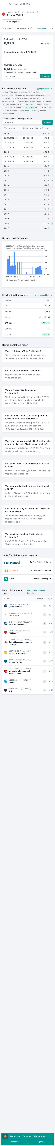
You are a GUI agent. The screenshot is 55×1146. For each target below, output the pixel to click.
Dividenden (42, 28)
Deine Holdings (24, 28)
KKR (10, 691)
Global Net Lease (16, 607)
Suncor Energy (15, 662)
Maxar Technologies (17, 653)
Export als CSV (45, 88)
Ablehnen (14, 1142)
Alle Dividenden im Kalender (36, 591)
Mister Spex (14, 615)
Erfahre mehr (39, 1136)
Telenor (12, 682)
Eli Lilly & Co (14, 633)
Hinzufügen (12, 22)
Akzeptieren (39, 1142)
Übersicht (7, 28)
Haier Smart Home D (17, 624)
